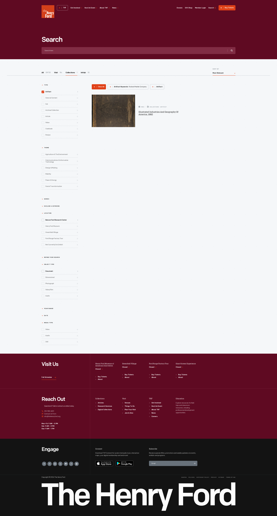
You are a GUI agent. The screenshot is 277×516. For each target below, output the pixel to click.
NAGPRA (184, 477)
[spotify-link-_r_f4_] (76, 464)
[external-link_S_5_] (63, 414)
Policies (191, 477)
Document (61, 271)
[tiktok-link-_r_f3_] (71, 464)
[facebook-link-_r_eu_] (44, 464)
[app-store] (104, 463)
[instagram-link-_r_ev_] (49, 464)
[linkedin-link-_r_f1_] (60, 464)
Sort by (216, 69)
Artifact (61, 92)
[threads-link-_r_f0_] (55, 464)
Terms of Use (230, 477)
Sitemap (221, 477)
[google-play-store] (124, 463)
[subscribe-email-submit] (194, 463)
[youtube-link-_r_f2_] (66, 464)
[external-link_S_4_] (63, 411)
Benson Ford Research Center (61, 220)
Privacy (214, 477)
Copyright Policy (202, 477)
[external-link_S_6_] (63, 416)
